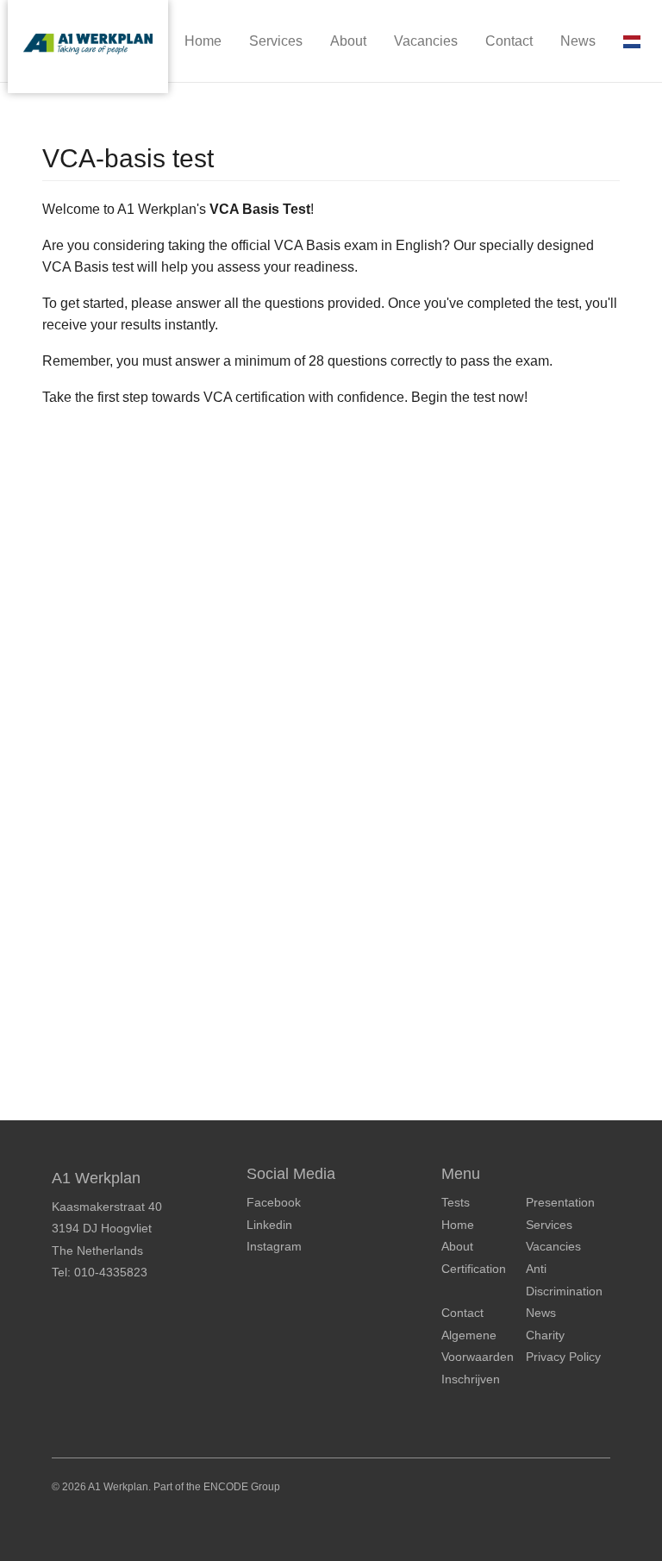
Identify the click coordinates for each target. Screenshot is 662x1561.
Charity (545, 1335)
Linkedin (269, 1225)
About (348, 41)
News (578, 41)
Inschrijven (470, 1379)
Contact (509, 41)
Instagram (274, 1246)
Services (276, 41)
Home (203, 41)
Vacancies (426, 41)
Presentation (560, 1202)
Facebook (274, 1202)
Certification (473, 1269)
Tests (455, 1202)
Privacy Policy (563, 1357)
